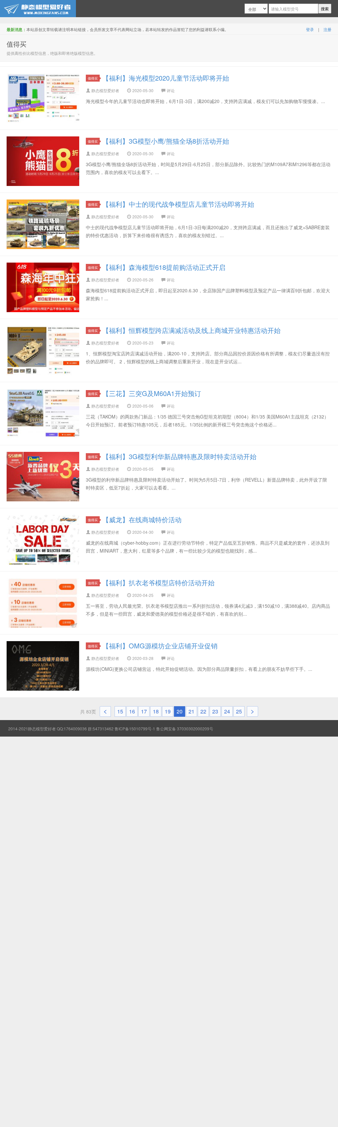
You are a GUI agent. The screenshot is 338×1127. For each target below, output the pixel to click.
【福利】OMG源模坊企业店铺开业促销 (160, 645)
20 (180, 711)
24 (227, 711)
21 (191, 711)
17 (144, 711)
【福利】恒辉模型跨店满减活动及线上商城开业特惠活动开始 (191, 330)
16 (132, 711)
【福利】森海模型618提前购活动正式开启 (163, 267)
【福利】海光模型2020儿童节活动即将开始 (165, 78)
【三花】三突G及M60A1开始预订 (151, 393)
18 (156, 711)
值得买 (93, 78)
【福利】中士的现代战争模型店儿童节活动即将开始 (178, 204)
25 (239, 711)
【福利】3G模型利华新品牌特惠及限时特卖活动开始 (179, 456)
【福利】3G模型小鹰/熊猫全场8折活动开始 (165, 141)
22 (203, 711)
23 (215, 711)
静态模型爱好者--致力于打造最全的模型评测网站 (38, 8)
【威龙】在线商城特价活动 (142, 519)
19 (168, 711)
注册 (327, 29)
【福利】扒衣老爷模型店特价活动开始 (158, 582)
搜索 (325, 8)
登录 (310, 29)
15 (120, 711)
